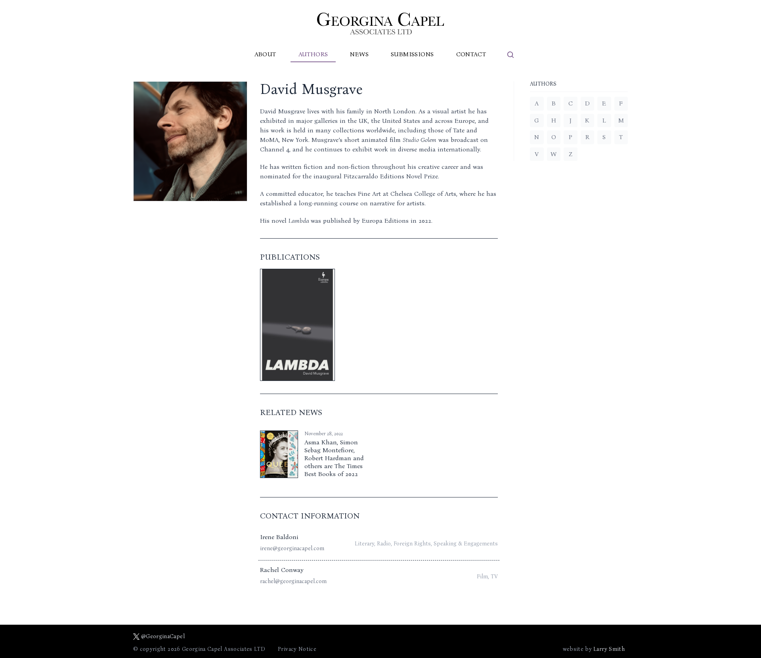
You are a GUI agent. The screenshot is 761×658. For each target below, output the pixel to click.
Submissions (412, 54)
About (265, 54)
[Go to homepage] (380, 23)
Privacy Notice (297, 649)
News (359, 54)
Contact (471, 54)
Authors (313, 54)
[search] (510, 54)
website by (594, 649)
